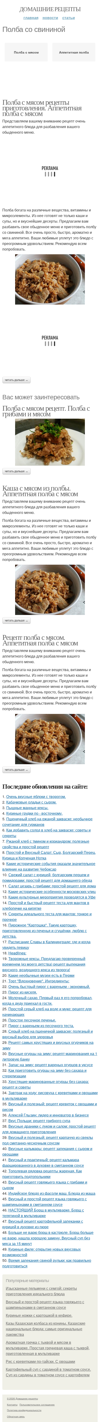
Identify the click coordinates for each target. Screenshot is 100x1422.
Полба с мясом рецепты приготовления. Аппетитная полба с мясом (41, 107)
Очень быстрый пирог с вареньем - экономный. (49, 986)
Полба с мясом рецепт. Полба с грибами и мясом (46, 410)
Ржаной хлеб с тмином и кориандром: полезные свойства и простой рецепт (45, 843)
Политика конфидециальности (24, 1410)
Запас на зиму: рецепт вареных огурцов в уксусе (50, 1064)
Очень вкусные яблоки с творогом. (36, 796)
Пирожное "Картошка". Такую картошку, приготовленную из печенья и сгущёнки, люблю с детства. (44, 930)
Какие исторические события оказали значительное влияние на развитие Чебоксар (48, 866)
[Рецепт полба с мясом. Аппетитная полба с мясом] (50, 739)
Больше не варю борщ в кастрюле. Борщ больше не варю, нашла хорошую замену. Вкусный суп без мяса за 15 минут (47, 1238)
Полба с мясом (26, 52)
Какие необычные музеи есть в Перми (41, 975)
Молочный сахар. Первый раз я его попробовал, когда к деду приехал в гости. (47, 1000)
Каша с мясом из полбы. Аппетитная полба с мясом (40, 490)
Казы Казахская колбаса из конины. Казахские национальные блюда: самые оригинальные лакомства (45, 1329)
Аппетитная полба (74, 52)
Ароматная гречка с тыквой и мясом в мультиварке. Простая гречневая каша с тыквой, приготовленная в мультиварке (48, 1348)
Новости (50, 17)
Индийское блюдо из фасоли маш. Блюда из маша (51, 1193)
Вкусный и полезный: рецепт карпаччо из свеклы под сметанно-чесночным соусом (47, 1140)
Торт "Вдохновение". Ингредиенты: (38, 981)
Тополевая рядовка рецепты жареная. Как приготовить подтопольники (42, 1173)
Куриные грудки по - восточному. (34, 813)
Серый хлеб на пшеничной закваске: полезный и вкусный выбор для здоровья (47, 1033)
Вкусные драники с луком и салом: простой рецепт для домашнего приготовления (49, 1128)
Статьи (68, 17)
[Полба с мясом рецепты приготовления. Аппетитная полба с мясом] (50, 279)
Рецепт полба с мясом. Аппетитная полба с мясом (40, 640)
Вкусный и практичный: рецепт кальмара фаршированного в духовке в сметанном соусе (43, 1162)
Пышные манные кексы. (27, 807)
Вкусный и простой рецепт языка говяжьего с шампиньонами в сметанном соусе (44, 1201)
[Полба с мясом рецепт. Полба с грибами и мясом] (50, 442)
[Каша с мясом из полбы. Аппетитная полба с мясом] (50, 590)
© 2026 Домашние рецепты (22, 1398)
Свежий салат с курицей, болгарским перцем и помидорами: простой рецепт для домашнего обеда (47, 877)
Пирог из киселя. (22, 992)
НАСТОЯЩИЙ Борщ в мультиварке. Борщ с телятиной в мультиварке (43, 1212)
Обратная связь (16, 1416)
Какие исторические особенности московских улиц (52, 891)
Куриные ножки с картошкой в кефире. (39, 1315)
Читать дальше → (16, 380)
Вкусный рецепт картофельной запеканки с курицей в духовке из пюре (42, 1223)
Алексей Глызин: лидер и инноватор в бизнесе (48, 1115)
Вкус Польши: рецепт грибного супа (39, 1120)
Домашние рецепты (50, 9)
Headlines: (17, 953)
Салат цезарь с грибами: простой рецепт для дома (52, 886)
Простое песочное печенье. (32, 1020)
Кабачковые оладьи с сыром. (31, 802)
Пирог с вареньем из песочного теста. (41, 1025)
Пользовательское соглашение (37, 1404)
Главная (30, 17)
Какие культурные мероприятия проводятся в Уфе (52, 897)
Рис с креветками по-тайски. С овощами (40, 1362)
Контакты (12, 1404)
